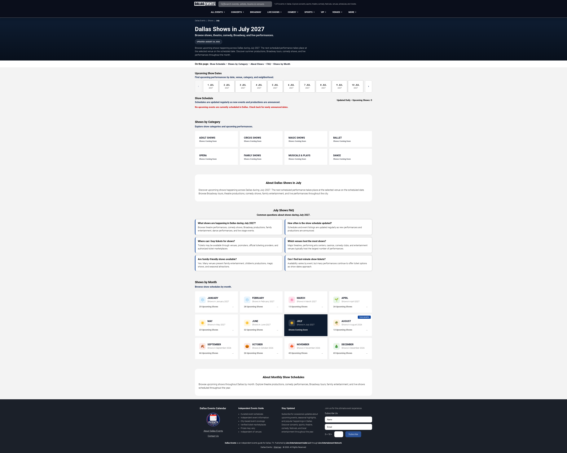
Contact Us (213, 436)
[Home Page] (205, 4)
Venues (336, 12)
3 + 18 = (328, 434)
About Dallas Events (213, 431)
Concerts (236, 12)
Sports (308, 12)
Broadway (255, 12)
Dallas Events (200, 21)
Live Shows (273, 12)
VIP (322, 12)
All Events (217, 12)
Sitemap (277, 447)
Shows (210, 21)
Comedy (292, 12)
